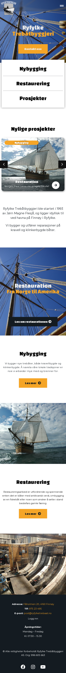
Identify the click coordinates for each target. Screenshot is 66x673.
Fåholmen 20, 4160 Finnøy (38, 604)
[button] (61, 5)
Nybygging (33, 68)
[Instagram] (33, 666)
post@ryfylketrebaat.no (38, 613)
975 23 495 (35, 608)
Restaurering (33, 83)
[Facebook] (23, 666)
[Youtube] (43, 666)
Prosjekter (33, 98)
